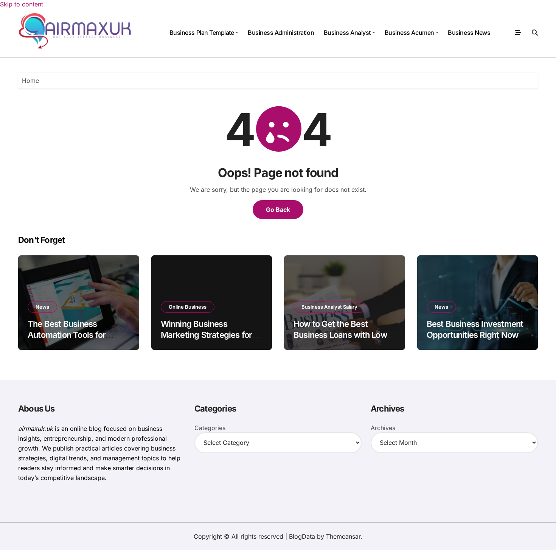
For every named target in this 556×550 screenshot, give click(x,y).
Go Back (278, 209)
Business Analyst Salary (329, 307)
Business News (469, 32)
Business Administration (281, 32)
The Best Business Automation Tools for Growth (67, 334)
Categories (209, 428)
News (42, 307)
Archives (383, 428)
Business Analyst (347, 32)
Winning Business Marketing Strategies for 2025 (206, 334)
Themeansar (343, 536)
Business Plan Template (201, 32)
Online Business (188, 307)
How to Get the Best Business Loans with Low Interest (340, 334)
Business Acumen (409, 32)
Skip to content (21, 4)
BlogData (302, 536)
